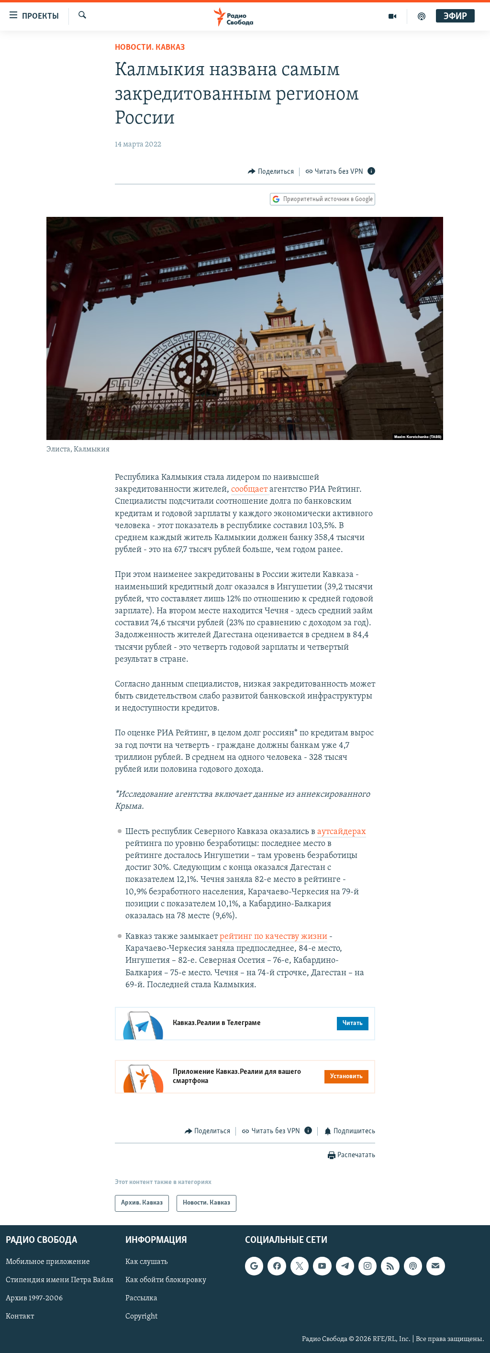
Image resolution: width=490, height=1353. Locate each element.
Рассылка (141, 1298)
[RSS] (390, 1266)
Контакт (20, 1316)
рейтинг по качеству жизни (273, 937)
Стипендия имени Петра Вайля (59, 1280)
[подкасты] (421, 16)
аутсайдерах (341, 832)
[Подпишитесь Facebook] (276, 1266)
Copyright (141, 1316)
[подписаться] (435, 1266)
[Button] (271, 172)
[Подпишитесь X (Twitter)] (299, 1266)
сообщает (250, 489)
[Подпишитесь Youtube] (322, 1266)
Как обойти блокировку (165, 1280)
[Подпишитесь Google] (254, 1266)
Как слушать (146, 1262)
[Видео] (392, 16)
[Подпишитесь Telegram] (345, 1266)
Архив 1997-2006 (34, 1298)
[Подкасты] (413, 1266)
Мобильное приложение (48, 1262)
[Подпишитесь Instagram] (367, 1266)
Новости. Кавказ (150, 48)
